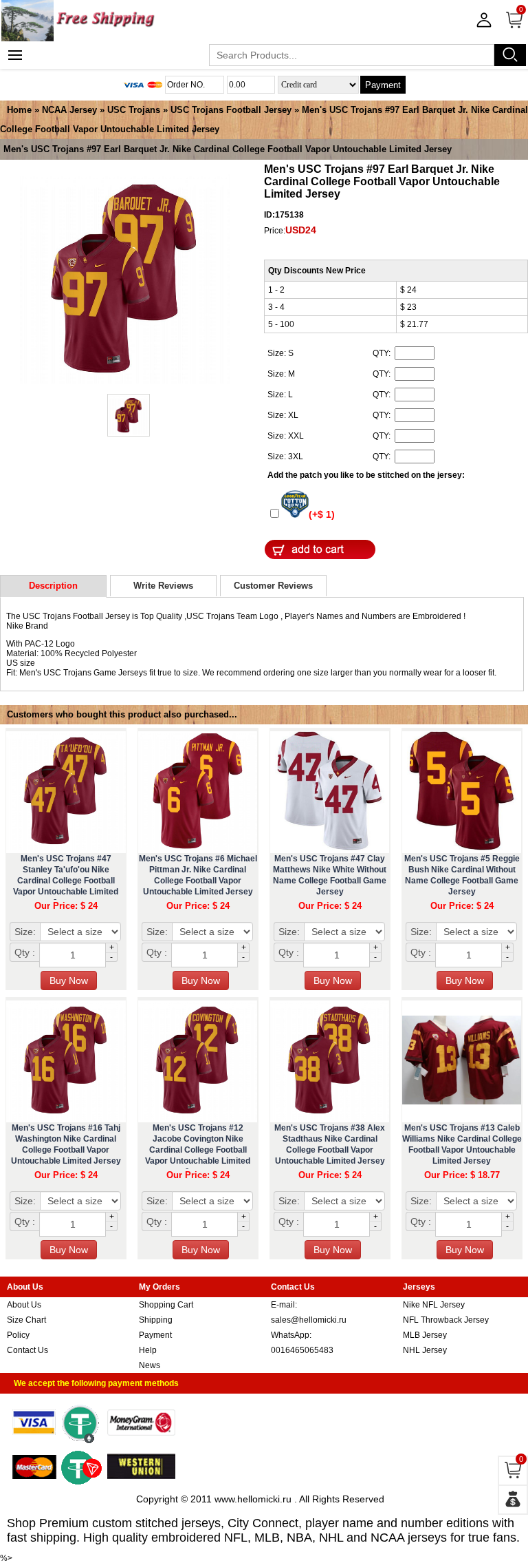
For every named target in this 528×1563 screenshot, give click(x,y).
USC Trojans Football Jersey (231, 110)
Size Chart (26, 1320)
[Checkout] (513, 1499)
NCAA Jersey (69, 110)
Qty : (24, 952)
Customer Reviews (273, 585)
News (149, 1365)
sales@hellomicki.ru (308, 1320)
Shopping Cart (166, 1305)
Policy (18, 1335)
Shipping (156, 1320)
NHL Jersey (425, 1350)
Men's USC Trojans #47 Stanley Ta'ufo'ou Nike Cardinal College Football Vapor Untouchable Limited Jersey (65, 881)
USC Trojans (133, 110)
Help (148, 1350)
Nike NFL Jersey (434, 1305)
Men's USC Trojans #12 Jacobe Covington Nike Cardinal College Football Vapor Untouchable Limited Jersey (197, 1150)
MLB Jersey (425, 1335)
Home (19, 110)
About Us (24, 1305)
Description (53, 585)
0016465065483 (302, 1350)
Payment (383, 85)
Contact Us (27, 1350)
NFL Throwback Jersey (446, 1320)
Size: (25, 931)
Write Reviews (163, 585)
